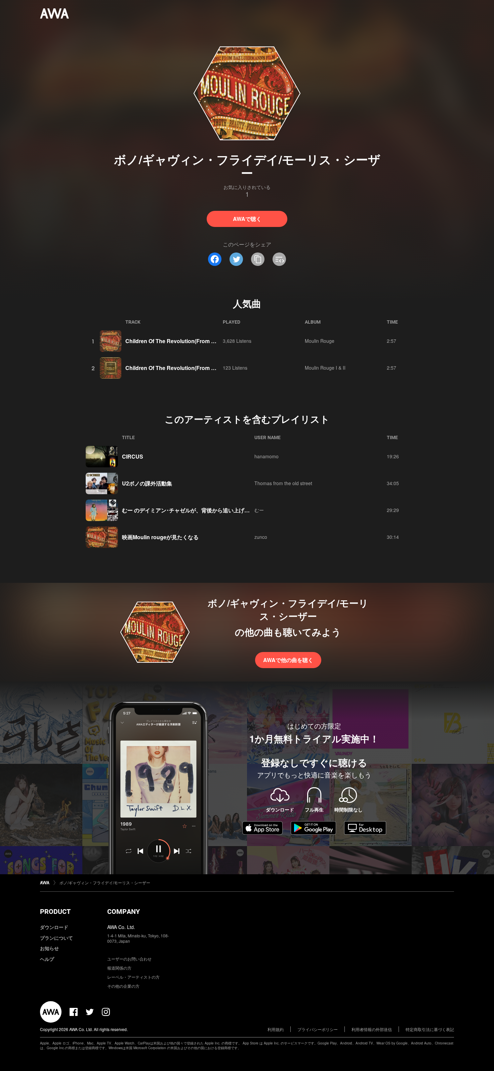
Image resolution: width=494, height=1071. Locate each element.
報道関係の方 (119, 968)
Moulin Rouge (319, 340)
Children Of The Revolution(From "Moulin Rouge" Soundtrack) (205, 341)
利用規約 (275, 1029)
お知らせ (49, 948)
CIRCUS (132, 456)
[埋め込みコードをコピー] (279, 259)
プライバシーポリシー (317, 1029)
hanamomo (266, 456)
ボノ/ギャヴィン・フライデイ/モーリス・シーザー (104, 882)
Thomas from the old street (283, 483)
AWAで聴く (247, 219)
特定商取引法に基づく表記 (430, 1029)
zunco (260, 536)
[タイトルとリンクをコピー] (257, 259)
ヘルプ (47, 959)
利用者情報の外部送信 (372, 1029)
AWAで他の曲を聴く (288, 660)
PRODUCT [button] (55, 911)
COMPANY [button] (123, 911)
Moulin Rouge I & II (325, 367)
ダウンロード (54, 927)
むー (259, 510)
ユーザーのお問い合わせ (129, 959)
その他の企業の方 (123, 986)
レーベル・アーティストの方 (133, 977)
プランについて (56, 937)
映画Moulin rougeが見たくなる (160, 537)
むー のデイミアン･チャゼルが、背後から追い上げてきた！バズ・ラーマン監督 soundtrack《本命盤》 (247, 510)
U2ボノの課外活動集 (147, 483)
